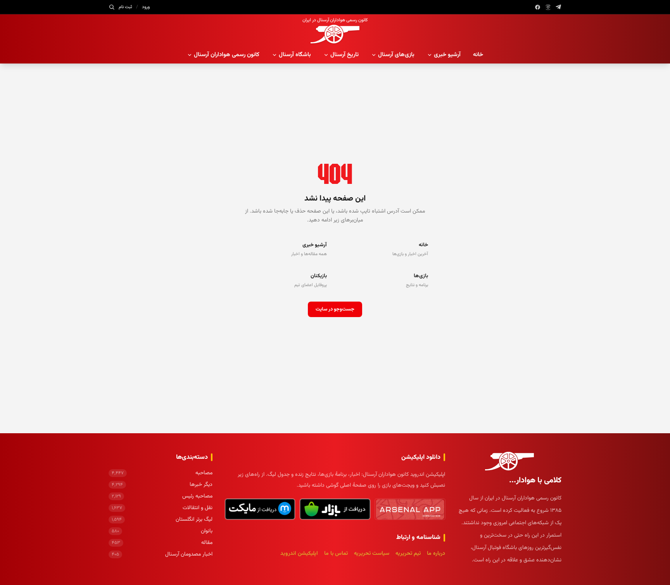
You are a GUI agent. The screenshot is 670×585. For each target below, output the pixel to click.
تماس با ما (336, 554)
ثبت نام (125, 6)
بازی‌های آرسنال (396, 54)
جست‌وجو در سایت (335, 309)
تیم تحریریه (408, 554)
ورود (146, 6)
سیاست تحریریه (371, 554)
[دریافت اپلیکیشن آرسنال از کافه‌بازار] (335, 509)
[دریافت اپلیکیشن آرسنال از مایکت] (260, 509)
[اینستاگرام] (548, 7)
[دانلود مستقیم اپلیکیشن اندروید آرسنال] (410, 509)
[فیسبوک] (537, 7)
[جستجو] (112, 7)
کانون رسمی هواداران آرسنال (226, 54)
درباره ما (436, 554)
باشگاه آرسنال (295, 54)
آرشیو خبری (447, 54)
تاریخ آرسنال (344, 54)
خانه (478, 54)
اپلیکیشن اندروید (299, 554)
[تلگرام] (558, 7)
